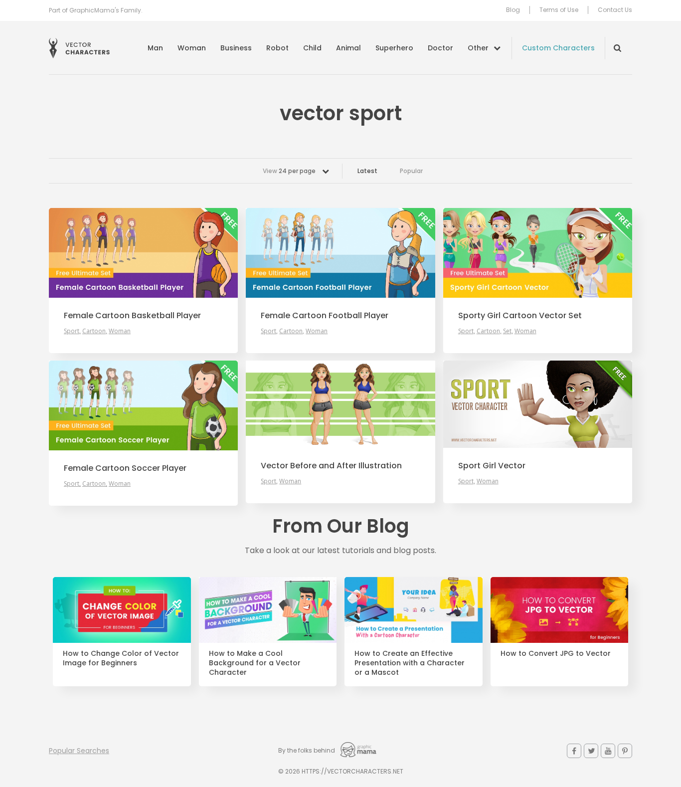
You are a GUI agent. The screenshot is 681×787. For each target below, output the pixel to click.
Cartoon (94, 331)
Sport (71, 331)
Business (236, 48)
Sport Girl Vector (491, 465)
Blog (513, 10)
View (289, 171)
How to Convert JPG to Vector (556, 653)
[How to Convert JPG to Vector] (560, 610)
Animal (348, 48)
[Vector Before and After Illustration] (340, 404)
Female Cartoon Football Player (324, 315)
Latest (367, 171)
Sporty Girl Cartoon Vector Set (520, 315)
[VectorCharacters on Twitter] (591, 751)
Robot (277, 48)
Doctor (440, 48)
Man (155, 48)
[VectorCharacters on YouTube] (608, 751)
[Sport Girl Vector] (537, 404)
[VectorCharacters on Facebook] (574, 751)
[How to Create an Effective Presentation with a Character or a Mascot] (413, 610)
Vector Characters (79, 48)
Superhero (394, 48)
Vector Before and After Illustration (331, 465)
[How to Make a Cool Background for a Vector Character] (268, 610)
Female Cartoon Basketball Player (132, 315)
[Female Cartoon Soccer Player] (143, 405)
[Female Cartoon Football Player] (340, 253)
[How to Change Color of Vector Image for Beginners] (122, 610)
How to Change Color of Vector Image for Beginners (121, 658)
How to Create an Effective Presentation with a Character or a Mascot (409, 663)
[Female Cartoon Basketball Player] (143, 253)
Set (507, 331)
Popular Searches (79, 751)
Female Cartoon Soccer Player (125, 468)
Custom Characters (558, 48)
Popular (411, 171)
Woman (191, 48)
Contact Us (615, 10)
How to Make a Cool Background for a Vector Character (255, 663)
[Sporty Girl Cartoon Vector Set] (537, 253)
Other (478, 48)
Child (312, 48)
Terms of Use (558, 10)
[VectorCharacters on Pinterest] (625, 751)
